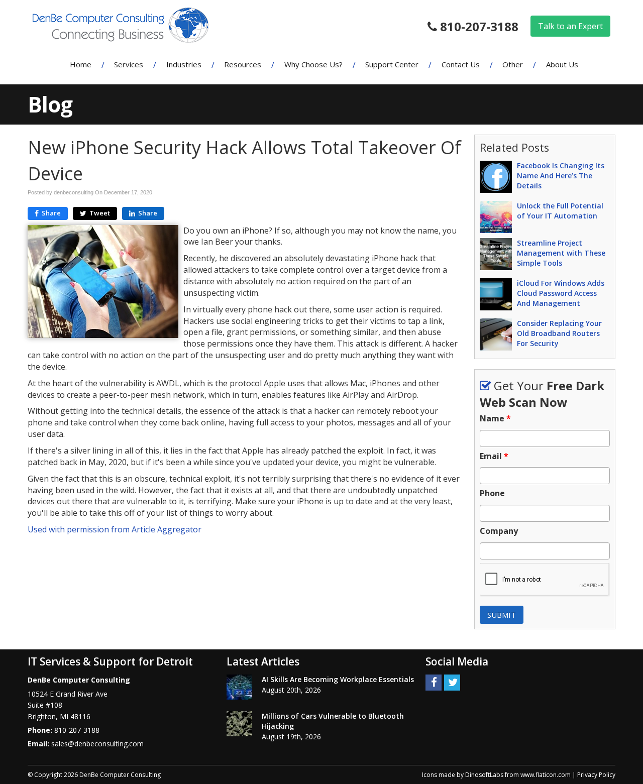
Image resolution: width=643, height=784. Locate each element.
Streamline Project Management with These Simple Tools (561, 253)
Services (128, 64)
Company (499, 531)
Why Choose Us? (313, 64)
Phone (492, 493)
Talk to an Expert (570, 26)
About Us (562, 64)
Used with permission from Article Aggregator (114, 529)
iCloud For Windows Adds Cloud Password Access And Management (560, 293)
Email (494, 456)
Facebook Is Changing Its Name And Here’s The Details (560, 175)
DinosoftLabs (484, 774)
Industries (183, 64)
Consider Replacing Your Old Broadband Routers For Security (559, 333)
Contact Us (461, 64)
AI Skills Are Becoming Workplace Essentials (338, 679)
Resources (242, 64)
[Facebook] (433, 682)
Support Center (391, 64)
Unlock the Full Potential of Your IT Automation (560, 210)
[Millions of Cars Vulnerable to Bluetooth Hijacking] (239, 723)
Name (495, 418)
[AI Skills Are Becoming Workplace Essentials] (239, 687)
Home (80, 64)
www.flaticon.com (545, 774)
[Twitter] (452, 682)
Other (512, 64)
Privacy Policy (596, 774)
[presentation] (545, 579)
